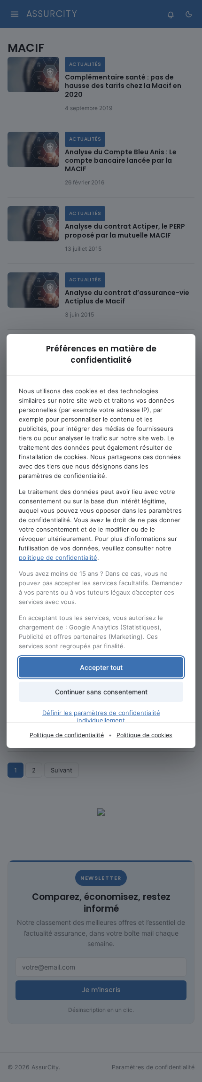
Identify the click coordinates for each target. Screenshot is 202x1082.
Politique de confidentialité (67, 735)
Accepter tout (101, 667)
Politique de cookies (144, 735)
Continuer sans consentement (101, 692)
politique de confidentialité (58, 557)
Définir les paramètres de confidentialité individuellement (101, 716)
